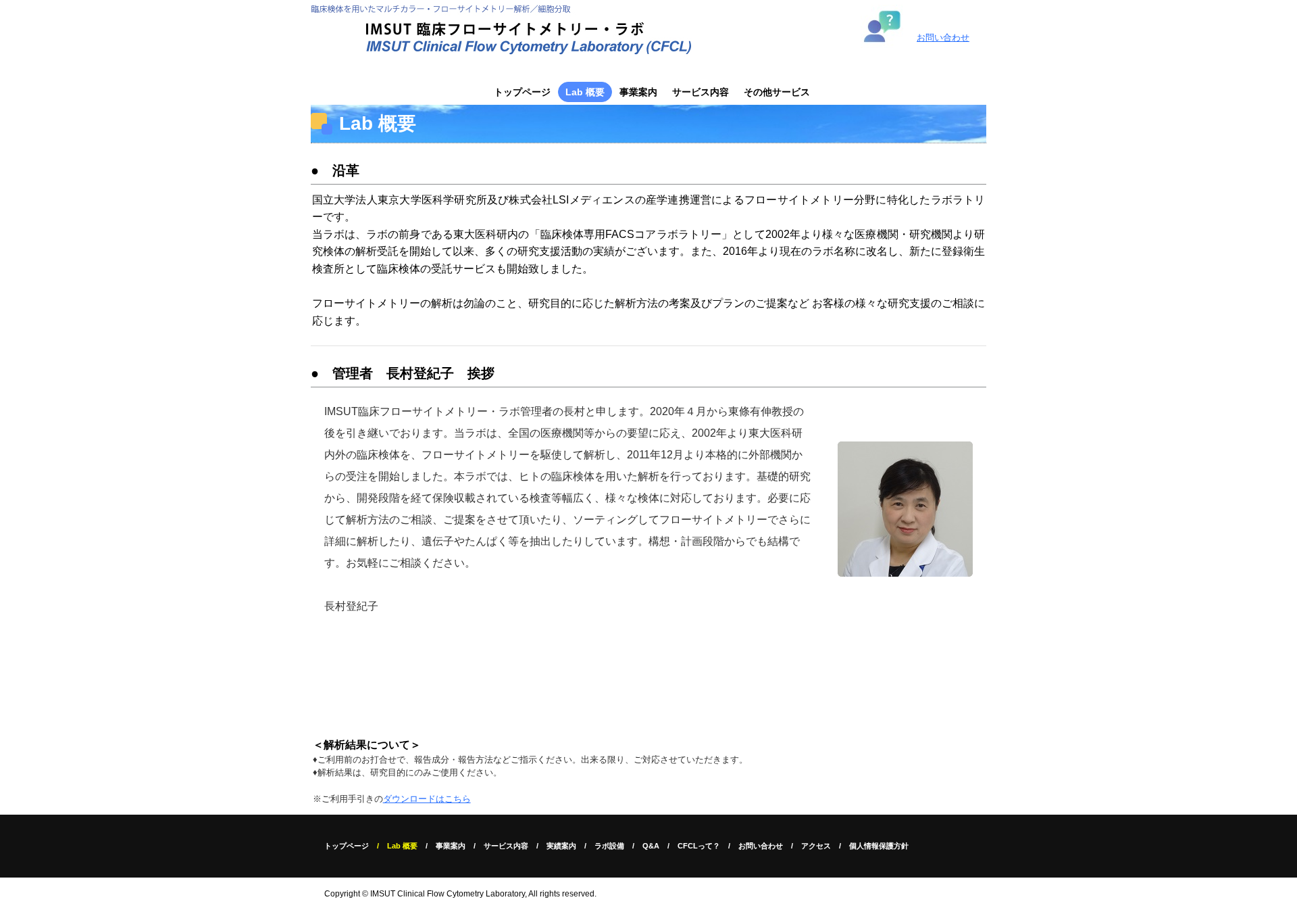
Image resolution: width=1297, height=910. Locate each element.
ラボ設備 (609, 846)
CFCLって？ (699, 846)
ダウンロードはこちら (427, 799)
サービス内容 (700, 92)
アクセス (816, 846)
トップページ (522, 92)
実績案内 (561, 846)
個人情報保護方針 (879, 846)
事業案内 (638, 92)
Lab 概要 (585, 92)
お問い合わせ (943, 37)
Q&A (650, 846)
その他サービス (777, 92)
